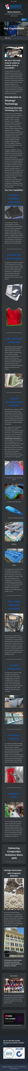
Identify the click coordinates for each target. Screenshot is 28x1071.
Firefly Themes (14, 1068)
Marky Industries (14, 12)
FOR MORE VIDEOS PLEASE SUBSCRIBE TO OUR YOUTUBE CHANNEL (12, 1025)
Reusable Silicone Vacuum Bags (12, 438)
